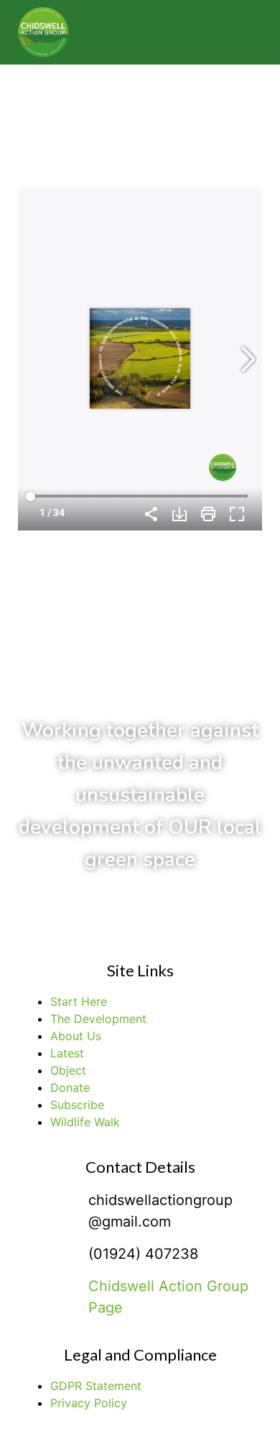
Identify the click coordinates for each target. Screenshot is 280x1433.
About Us (75, 1036)
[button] (237, 32)
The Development (98, 1018)
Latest (67, 1053)
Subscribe (77, 1105)
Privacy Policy (88, 1403)
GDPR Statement (95, 1386)
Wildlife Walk (85, 1122)
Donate (70, 1087)
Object (68, 1070)
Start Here (78, 1001)
